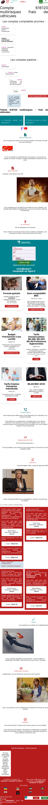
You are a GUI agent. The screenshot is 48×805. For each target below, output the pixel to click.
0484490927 (10, 800)
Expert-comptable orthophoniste (7, 562)
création (12, 399)
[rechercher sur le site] (1, 804)
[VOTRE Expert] (26, 797)
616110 (4, 26)
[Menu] (37, 1)
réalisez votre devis (37, 309)
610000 (19, 80)
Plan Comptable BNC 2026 (38, 96)
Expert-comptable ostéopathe (11, 566)
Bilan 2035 (37, 396)
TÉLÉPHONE (18, 258)
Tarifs (36, 798)
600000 (23, 90)
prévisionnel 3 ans (12, 353)
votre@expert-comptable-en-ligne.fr (24, 269)
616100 (4, 65)
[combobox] (24, 248)
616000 (10, 72)
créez (37, 359)
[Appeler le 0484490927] (26, 1)
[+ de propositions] (24, 613)
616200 (4, 47)
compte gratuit (12, 306)
